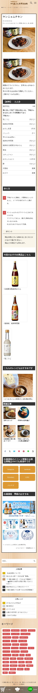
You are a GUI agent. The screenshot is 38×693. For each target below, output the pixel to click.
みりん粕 (23, 641)
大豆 (21, 658)
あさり (6, 630)
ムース (24, 651)
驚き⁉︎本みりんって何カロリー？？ (17, 587)
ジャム (15, 648)
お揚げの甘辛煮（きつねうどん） (17, 612)
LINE (27, 477)
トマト (6, 651)
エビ (16, 644)
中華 (16, 655)
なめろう (24, 637)
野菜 (13, 669)
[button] (5, 451)
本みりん (25, 23)
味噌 (6, 658)
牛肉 (22, 662)
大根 (13, 658)
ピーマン (16, 651)
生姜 (6, 665)
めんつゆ (7, 644)
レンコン (7, 655)
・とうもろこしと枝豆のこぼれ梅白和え (18, 399)
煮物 (6, 662)
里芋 (6, 669)
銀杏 (21, 669)
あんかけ (16, 630)
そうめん (7, 637)
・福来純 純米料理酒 (11, 323)
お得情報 (35, 689)
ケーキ (24, 644)
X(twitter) (10, 477)
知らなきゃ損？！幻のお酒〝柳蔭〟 (18, 576)
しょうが (16, 634)
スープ (23, 648)
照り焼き (29, 658)
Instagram (10, 469)
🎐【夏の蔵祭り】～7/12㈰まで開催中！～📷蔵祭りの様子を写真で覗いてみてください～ (19, 582)
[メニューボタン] (35, 3)
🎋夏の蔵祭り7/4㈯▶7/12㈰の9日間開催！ (20, 590)
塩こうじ (16, 23)
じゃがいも (26, 634)
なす (16, 637)
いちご (32, 630)
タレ (31, 648)
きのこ (6, 634)
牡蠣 (29, 662)
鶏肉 (12, 672)
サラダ (6, 648)
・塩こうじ (7, 358)
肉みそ (14, 665)
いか (24, 630)
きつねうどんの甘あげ (13, 603)
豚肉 (30, 665)
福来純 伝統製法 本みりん (12, 145)
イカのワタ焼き (11, 615)
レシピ (6, 23)
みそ (15, 641)
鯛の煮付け (10, 606)
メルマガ (10, 485)
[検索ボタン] (31, 3)
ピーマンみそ (10, 609)
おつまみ (10, 23)
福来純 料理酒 (8, 124)
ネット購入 (8, 689)
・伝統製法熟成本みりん (12, 289)
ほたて (6, 641)
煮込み (14, 662)
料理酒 (20, 23)
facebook (27, 469)
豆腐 (22, 665)
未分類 (31, 23)
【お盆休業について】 (13, 573)
